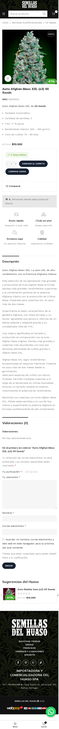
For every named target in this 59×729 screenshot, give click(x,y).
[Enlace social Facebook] (18, 663)
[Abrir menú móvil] (4, 14)
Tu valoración (11, 477)
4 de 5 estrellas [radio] (34, 472)
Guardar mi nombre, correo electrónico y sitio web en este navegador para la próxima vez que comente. (28, 543)
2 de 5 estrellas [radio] (29, 472)
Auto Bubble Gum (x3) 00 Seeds (36, 589)
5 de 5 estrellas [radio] (36, 472)
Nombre (8, 512)
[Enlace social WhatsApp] (33, 663)
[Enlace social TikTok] (41, 663)
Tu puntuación (12, 472)
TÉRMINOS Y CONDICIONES (29, 651)
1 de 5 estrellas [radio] (26, 472)
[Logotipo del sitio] (29, 4)
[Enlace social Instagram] (26, 663)
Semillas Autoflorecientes (27, 22)
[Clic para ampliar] (8, 78)
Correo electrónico (14, 526)
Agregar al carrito (33, 164)
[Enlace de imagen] (29, 627)
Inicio (5, 22)
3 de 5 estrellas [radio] (31, 472)
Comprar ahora (17, 171)
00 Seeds (50, 22)
